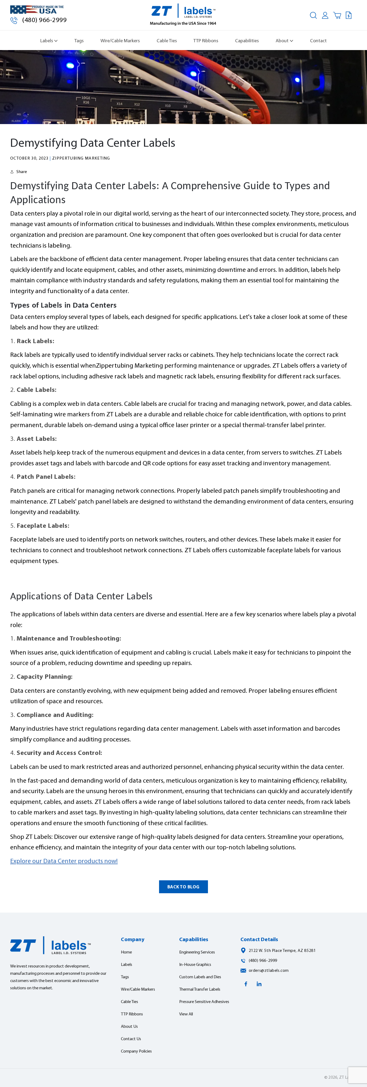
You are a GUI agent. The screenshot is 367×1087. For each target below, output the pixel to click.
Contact (318, 41)
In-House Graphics (195, 965)
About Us (129, 1027)
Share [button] (21, 172)
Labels (46, 41)
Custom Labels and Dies (200, 977)
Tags (79, 41)
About (282, 41)
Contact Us (131, 1039)
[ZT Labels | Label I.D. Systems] (183, 15)
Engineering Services (197, 952)
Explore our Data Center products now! (64, 861)
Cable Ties (167, 41)
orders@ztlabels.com (269, 971)
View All (186, 1014)
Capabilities (247, 41)
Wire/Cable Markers (120, 41)
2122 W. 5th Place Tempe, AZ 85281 (282, 951)
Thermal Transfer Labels (199, 989)
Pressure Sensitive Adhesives (204, 1002)
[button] (313, 15)
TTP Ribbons (205, 41)
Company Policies (136, 1051)
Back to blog (183, 887)
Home (126, 952)
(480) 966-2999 (44, 20)
